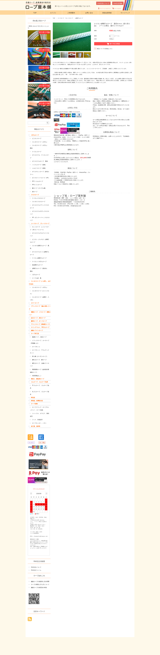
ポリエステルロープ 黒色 (40, 161)
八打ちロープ (36, 274)
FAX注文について (103, 3)
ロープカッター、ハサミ (39, 423)
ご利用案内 (71, 13)
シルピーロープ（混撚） (39, 168)
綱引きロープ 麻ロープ (39, 360)
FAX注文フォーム (36, 570)
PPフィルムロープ (37, 181)
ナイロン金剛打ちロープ (39, 258)
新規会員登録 (107, 13)
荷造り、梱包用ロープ (37, 379)
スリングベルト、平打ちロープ (40, 327)
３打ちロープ (35, 135)
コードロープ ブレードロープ (65, 18)
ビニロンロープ (36, 138)
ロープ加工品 (35, 333)
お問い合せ (89, 13)
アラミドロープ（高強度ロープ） (41, 324)
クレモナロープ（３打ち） (40, 142)
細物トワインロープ (37, 330)
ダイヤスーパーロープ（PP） (41, 178)
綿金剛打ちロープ (37, 265)
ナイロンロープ (36, 151)
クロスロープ (35, 194)
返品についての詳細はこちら (104, 48)
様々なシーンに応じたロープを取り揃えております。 (73, 6)
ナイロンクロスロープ (38, 198)
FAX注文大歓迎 (39, 561)
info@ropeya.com (76, 206)
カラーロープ (35, 303)
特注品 (33, 397)
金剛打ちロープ (79, 18)
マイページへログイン (105, 8)
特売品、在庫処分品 (37, 400)
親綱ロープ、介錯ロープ (39, 337)
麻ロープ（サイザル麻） (39, 188)
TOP (34, 13)
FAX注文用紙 (117, 3)
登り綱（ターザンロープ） (40, 356)
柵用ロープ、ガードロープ (39, 321)
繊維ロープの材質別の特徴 (39, 587)
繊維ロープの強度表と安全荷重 (40, 581)
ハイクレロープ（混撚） (39, 164)
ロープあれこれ (39, 576)
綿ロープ (34, 191)
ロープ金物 (34, 403)
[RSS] (30, 620)
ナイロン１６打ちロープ (39, 261)
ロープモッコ (36, 346)
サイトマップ (125, 13)
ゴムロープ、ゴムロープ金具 (39, 382)
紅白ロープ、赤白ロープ (38, 318)
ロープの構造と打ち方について (40, 584)
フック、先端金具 (37, 419)
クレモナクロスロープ (38, 201)
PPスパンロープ (37, 184)
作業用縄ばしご (36, 375)
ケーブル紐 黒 (36, 278)
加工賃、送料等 (35, 426)
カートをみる (117, 8)
